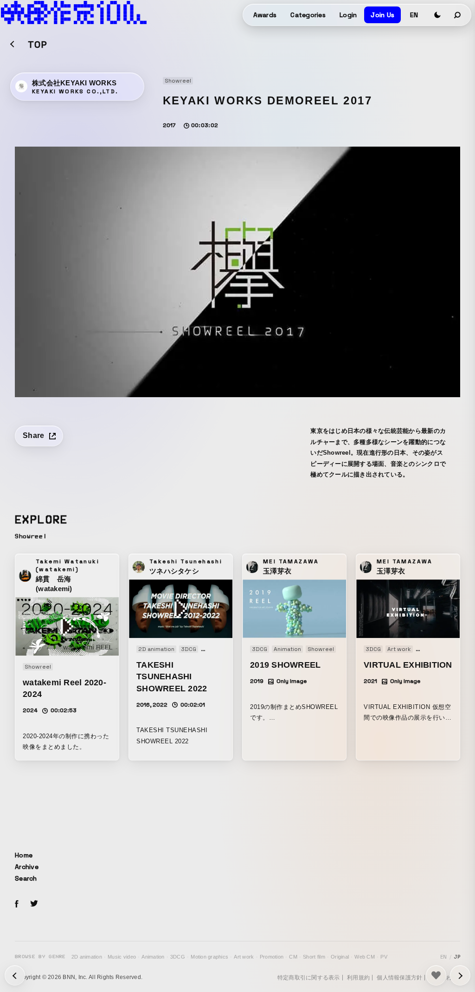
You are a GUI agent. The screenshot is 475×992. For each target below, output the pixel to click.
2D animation (86, 957)
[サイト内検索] (457, 14)
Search (26, 878)
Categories (308, 15)
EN (414, 15)
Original (340, 957)
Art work (244, 957)
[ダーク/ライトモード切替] (437, 14)
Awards (265, 15)
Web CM (364, 957)
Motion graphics (209, 957)
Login (348, 15)
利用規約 (358, 977)
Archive (27, 867)
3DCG (177, 957)
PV (383, 957)
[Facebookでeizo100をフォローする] (17, 905)
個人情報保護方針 (399, 977)
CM (293, 957)
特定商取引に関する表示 (308, 977)
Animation (152, 957)
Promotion (271, 957)
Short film (314, 957)
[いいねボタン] (436, 975)
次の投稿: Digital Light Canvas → (15, 975)
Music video (122, 957)
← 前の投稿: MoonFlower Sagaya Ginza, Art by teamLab (460, 975)
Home (23, 855)
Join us (382, 15)
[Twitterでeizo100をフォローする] (34, 905)
